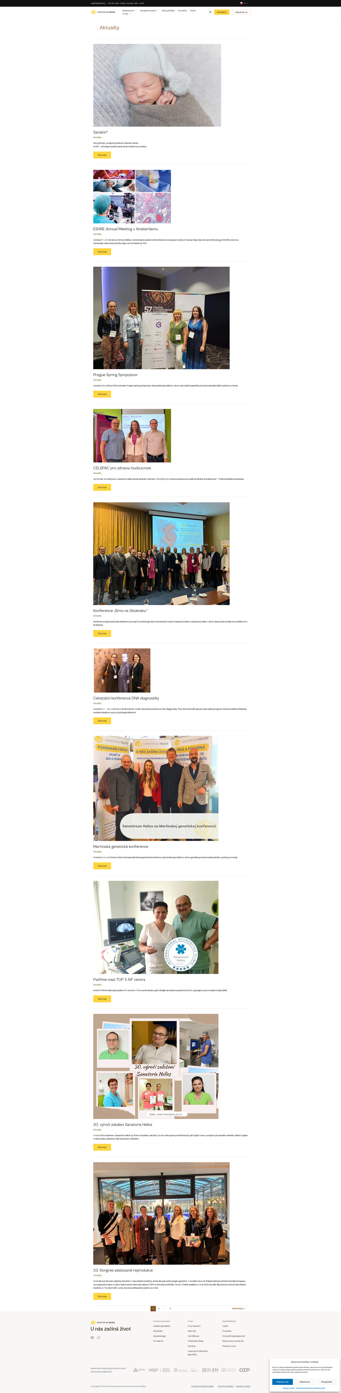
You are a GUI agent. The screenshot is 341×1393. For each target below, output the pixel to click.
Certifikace (193, 1336)
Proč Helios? (194, 1326)
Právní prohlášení (226, 1386)
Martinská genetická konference (120, 846)
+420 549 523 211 (98, 3)
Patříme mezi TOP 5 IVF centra (119, 979)
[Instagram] (98, 1337)
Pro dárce (158, 1341)
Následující (239, 1308)
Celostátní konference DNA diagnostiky (126, 698)
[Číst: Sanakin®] (157, 85)
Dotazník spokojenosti (233, 1336)
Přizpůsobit (326, 1382)
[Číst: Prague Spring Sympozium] (161, 317)
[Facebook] (92, 1337)
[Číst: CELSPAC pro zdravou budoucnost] (132, 435)
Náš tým (192, 1331)
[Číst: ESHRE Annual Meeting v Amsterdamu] (132, 196)
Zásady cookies (289, 1388)
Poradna (226, 1331)
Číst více (102, 155)
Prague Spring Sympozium (115, 375)
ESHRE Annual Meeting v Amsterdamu (125, 229)
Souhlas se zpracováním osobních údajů (310, 1388)
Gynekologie (159, 1336)
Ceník (225, 1326)
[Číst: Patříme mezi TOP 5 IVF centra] (155, 927)
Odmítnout (305, 1382)
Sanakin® (101, 132)
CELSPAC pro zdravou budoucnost (122, 468)
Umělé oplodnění (161, 1326)
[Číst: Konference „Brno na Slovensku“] (161, 553)
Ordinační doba (195, 1341)
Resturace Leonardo (233, 1341)
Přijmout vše (283, 1382)
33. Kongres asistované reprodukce (123, 1270)
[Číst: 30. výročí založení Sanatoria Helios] (155, 1066)
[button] (135, 10)
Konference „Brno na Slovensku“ (120, 611)
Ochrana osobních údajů (202, 1386)
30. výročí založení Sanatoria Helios (122, 1124)
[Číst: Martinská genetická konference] (155, 788)
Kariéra (192, 1346)
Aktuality (97, 137)
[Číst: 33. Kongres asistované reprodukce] (161, 1213)
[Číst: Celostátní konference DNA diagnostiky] (121, 670)
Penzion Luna (229, 1346)
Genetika (158, 1331)
